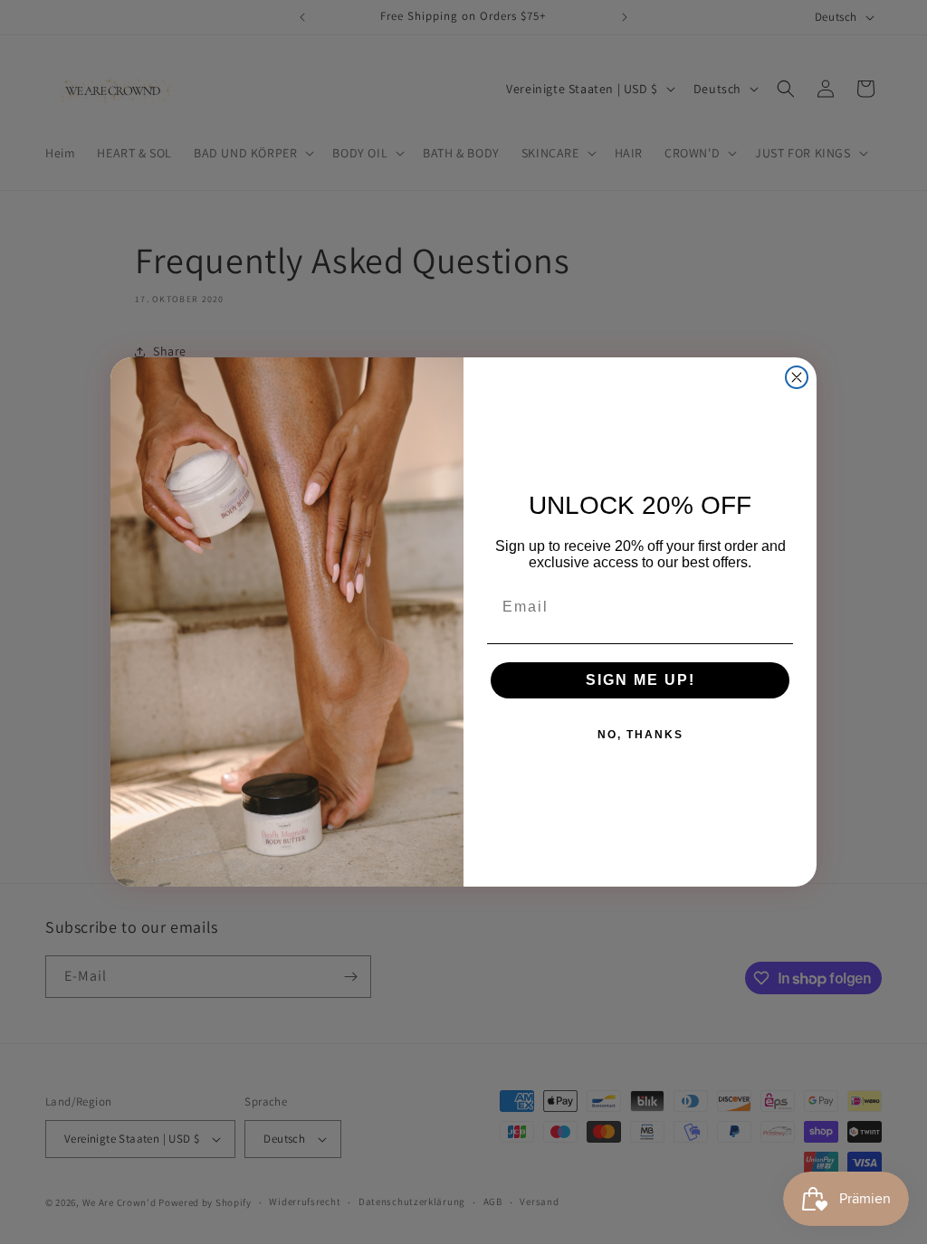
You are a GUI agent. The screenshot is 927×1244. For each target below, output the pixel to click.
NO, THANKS (640, 734)
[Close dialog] (797, 377)
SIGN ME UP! (640, 680)
